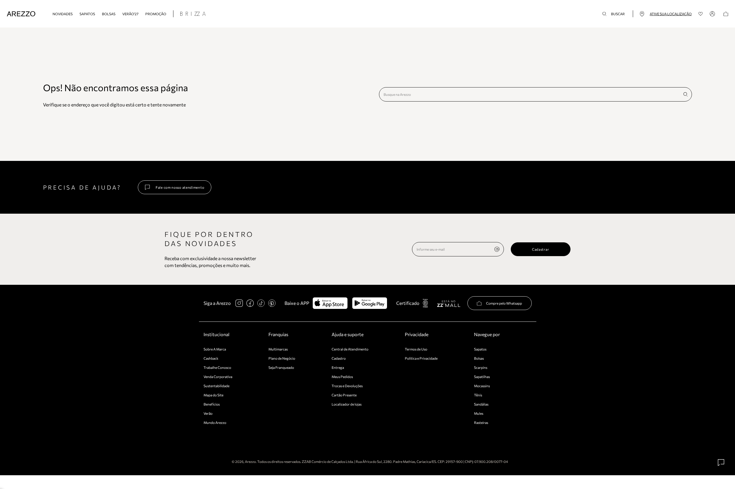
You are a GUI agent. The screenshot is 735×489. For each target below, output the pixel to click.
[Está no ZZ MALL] (448, 303)
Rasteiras (481, 422)
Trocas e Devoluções (347, 386)
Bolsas (108, 14)
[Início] (21, 14)
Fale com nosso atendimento (180, 187)
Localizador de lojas (346, 404)
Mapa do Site (213, 395)
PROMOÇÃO (155, 14)
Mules (478, 413)
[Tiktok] (261, 303)
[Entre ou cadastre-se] (713, 13)
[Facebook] (250, 303)
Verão (208, 413)
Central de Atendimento (350, 349)
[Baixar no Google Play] (369, 303)
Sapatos (87, 14)
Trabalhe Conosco (217, 367)
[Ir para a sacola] (726, 14)
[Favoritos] (701, 14)
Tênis (478, 395)
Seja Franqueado (281, 367)
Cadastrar (540, 249)
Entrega (338, 367)
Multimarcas (278, 349)
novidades (63, 14)
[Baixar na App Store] (330, 303)
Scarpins (480, 367)
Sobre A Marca (215, 349)
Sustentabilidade (216, 386)
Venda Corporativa (218, 377)
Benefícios (212, 404)
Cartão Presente (344, 395)
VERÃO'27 (130, 14)
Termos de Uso (416, 349)
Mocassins (482, 386)
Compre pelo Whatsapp (504, 303)
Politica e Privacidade (421, 358)
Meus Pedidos (342, 377)
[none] (497, 249)
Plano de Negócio (281, 358)
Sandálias (481, 404)
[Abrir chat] (721, 463)
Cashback (211, 358)
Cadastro (339, 358)
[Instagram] (239, 303)
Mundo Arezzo (215, 422)
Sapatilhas (482, 377)
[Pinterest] (272, 303)
